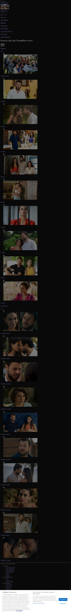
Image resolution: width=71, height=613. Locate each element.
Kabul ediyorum (63, 599)
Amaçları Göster (63, 603)
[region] (35, 601)
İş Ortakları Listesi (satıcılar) (39, 603)
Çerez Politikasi (19, 610)
